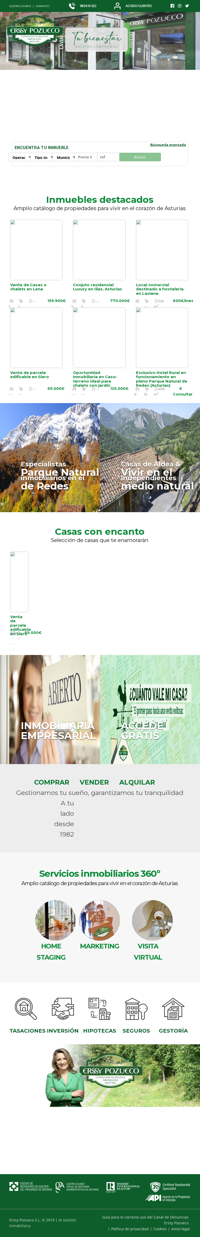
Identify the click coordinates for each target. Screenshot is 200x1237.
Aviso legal (180, 1228)
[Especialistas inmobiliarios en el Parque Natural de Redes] (50, 457)
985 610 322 (87, 5)
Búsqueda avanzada (168, 145)
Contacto (42, 6)
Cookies (160, 1228)
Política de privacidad (130, 1228)
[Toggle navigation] (186, 21)
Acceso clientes (138, 5)
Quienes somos (20, 6)
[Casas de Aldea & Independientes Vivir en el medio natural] (150, 457)
